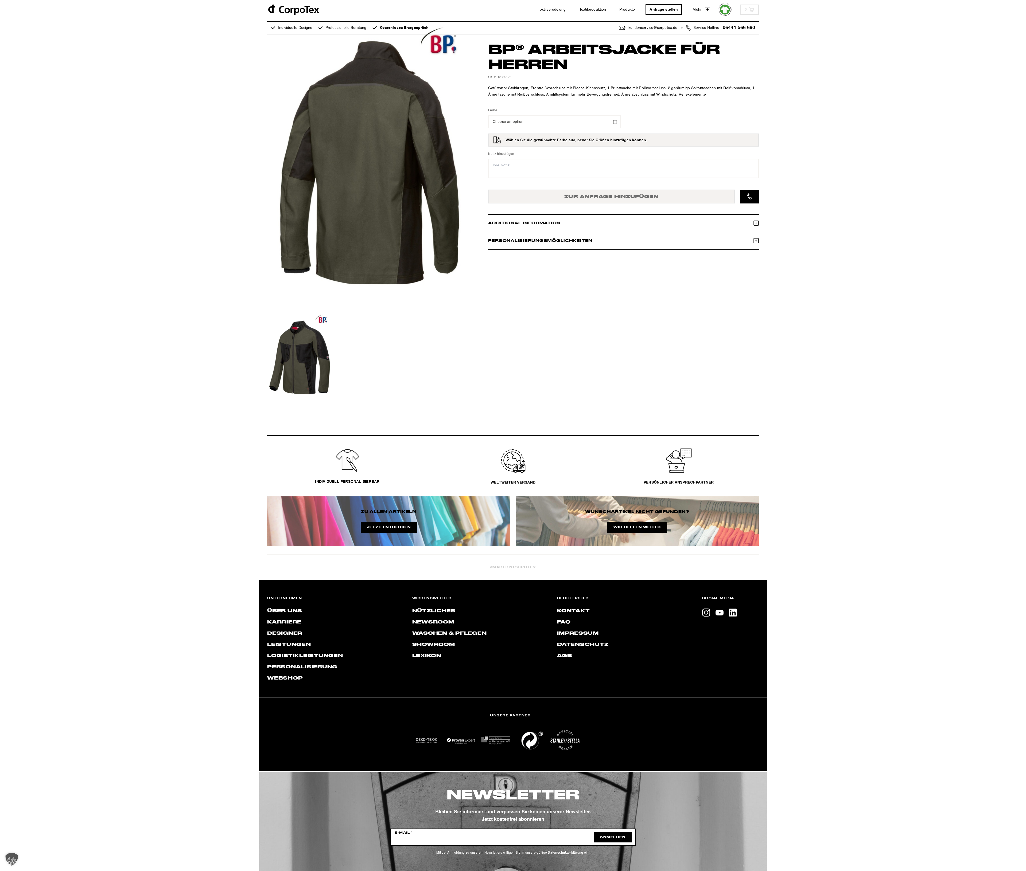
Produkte (627, 9)
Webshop (285, 678)
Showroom (433, 644)
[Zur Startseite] (293, 9)
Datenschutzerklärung (565, 852)
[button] (12, 859)
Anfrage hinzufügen (611, 197)
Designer (284, 633)
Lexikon (426, 656)
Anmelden (612, 837)
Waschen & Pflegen (449, 633)
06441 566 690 (739, 27)
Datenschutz (582, 644)
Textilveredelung (552, 9)
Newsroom (433, 622)
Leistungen (289, 644)
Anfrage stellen (664, 9)
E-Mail (404, 832)
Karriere (284, 622)
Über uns (284, 611)
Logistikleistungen (305, 656)
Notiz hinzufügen (501, 154)
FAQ (563, 622)
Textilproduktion (592, 9)
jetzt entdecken (389, 527)
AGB (564, 656)
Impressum (578, 633)
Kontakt (573, 611)
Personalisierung (302, 667)
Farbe (492, 110)
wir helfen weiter (637, 527)
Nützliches (434, 611)
